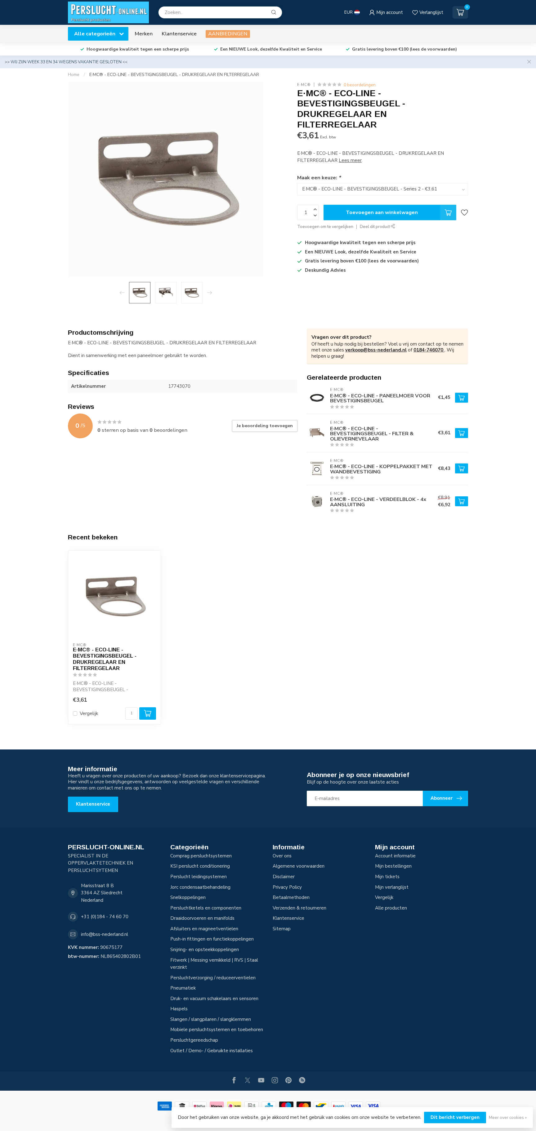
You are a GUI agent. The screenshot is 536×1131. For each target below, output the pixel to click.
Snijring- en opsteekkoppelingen (204, 949)
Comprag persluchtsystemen (201, 856)
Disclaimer (284, 877)
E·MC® (304, 85)
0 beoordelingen (360, 85)
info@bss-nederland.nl (104, 934)
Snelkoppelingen (188, 897)
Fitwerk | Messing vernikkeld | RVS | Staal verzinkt (214, 964)
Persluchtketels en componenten (205, 908)
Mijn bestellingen (393, 866)
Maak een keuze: (319, 177)
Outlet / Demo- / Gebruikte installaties (211, 1051)
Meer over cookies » (508, 1117)
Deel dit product (375, 227)
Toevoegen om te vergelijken (325, 227)
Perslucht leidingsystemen (198, 877)
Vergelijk (89, 713)
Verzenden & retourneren (299, 908)
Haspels (179, 1009)
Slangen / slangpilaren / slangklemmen (210, 1019)
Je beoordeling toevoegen (265, 426)
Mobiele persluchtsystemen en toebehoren (216, 1029)
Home (73, 75)
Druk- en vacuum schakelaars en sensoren (214, 998)
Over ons (282, 856)
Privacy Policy (287, 887)
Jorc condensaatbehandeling (200, 887)
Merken (144, 33)
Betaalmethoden (291, 897)
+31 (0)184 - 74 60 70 (104, 917)
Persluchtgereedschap (194, 1040)
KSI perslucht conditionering (200, 866)
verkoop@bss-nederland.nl (376, 350)
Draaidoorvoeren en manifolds (202, 918)
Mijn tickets (387, 877)
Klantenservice (179, 33)
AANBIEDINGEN (228, 33)
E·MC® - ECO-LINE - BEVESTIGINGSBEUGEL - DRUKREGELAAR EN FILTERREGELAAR (174, 75)
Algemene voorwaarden (298, 866)
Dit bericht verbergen (455, 1117)
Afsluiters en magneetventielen (204, 929)
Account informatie (395, 856)
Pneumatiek (183, 988)
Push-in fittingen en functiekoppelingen (212, 939)
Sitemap (282, 929)
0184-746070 (428, 350)
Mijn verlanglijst (392, 887)
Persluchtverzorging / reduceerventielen (213, 978)
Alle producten (391, 908)
